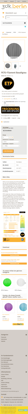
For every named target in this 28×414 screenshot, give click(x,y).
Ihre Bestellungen (5, 358)
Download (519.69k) (14, 255)
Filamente (3, 337)
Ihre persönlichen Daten (7, 364)
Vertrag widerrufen (5, 368)
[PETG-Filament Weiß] (21, 282)
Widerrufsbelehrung (6, 388)
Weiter (20, 66)
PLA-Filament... (6, 314)
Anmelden (24, 1)
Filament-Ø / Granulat (8, 139)
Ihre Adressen (4, 362)
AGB (2, 380)
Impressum (4, 384)
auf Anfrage (12, 105)
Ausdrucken (6, 122)
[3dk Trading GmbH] (14, 6)
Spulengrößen (7, 99)
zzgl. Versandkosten (7, 130)
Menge (4, 135)
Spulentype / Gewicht (8, 143)
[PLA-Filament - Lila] (8, 307)
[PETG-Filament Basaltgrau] (7, 65)
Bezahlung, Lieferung (6, 378)
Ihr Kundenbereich (7, 356)
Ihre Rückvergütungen (6, 360)
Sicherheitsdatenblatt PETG (9, 253)
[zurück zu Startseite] (3, 32)
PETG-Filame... (5, 290)
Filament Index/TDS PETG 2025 (10, 260)
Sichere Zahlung (5, 382)
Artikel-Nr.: (3, 75)
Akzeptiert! (21, 410)
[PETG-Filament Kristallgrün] (7, 282)
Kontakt (5, 1)
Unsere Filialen (5, 374)
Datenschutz (4, 386)
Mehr (26, 410)
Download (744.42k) (14, 263)
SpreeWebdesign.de (14, 391)
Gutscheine (4, 339)
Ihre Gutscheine (5, 366)
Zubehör (3, 341)
